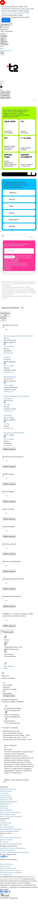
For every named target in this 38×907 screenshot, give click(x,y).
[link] (3, 41)
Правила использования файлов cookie (15, 17)
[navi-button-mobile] (2, 53)
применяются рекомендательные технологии (17, 878)
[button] (2, 46)
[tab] (5, 94)
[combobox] (5, 895)
